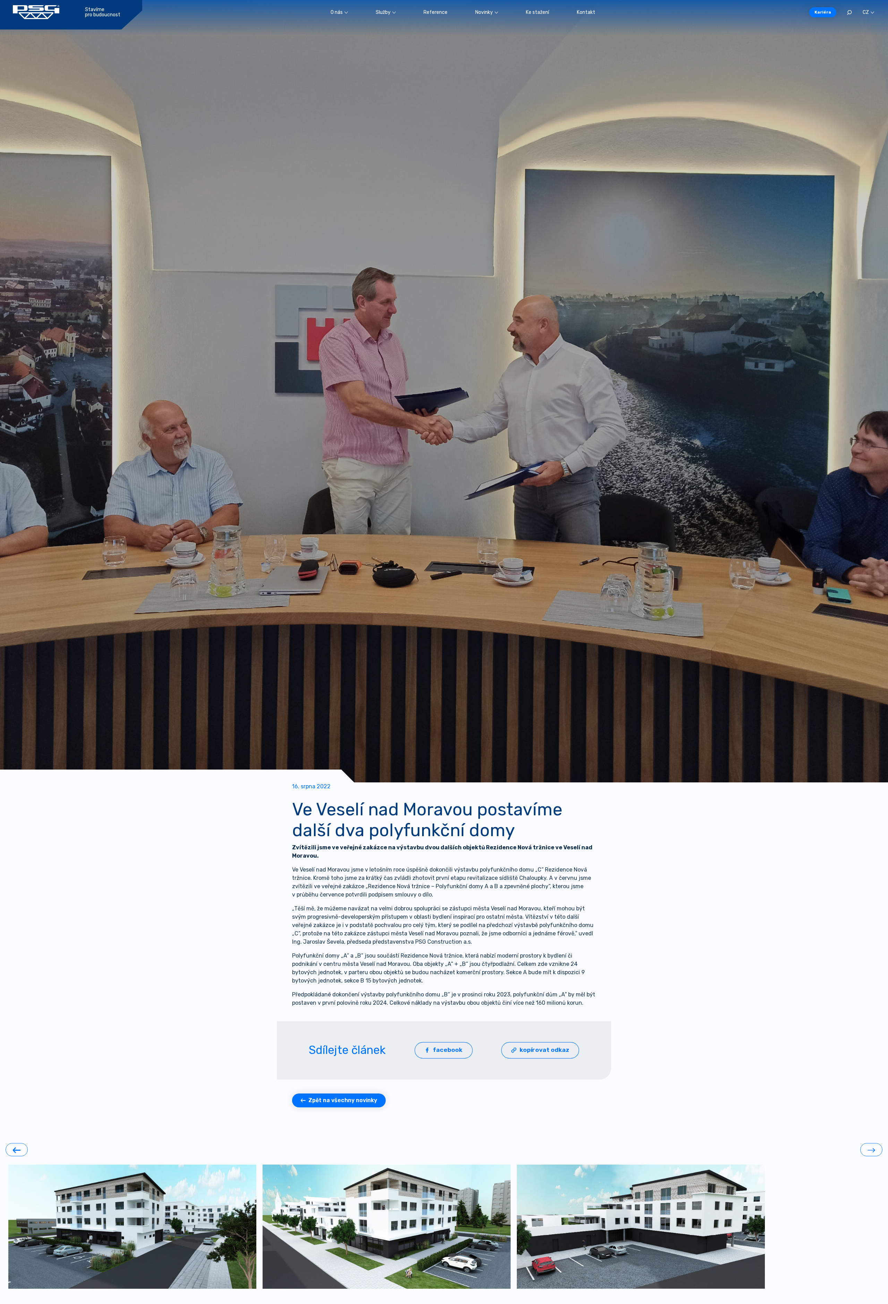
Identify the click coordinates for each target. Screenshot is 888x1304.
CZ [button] (866, 12)
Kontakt (586, 12)
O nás (337, 12)
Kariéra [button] (822, 12)
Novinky (484, 12)
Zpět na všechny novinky (342, 1100)
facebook (448, 1050)
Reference (435, 12)
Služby (383, 12)
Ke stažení (537, 12)
